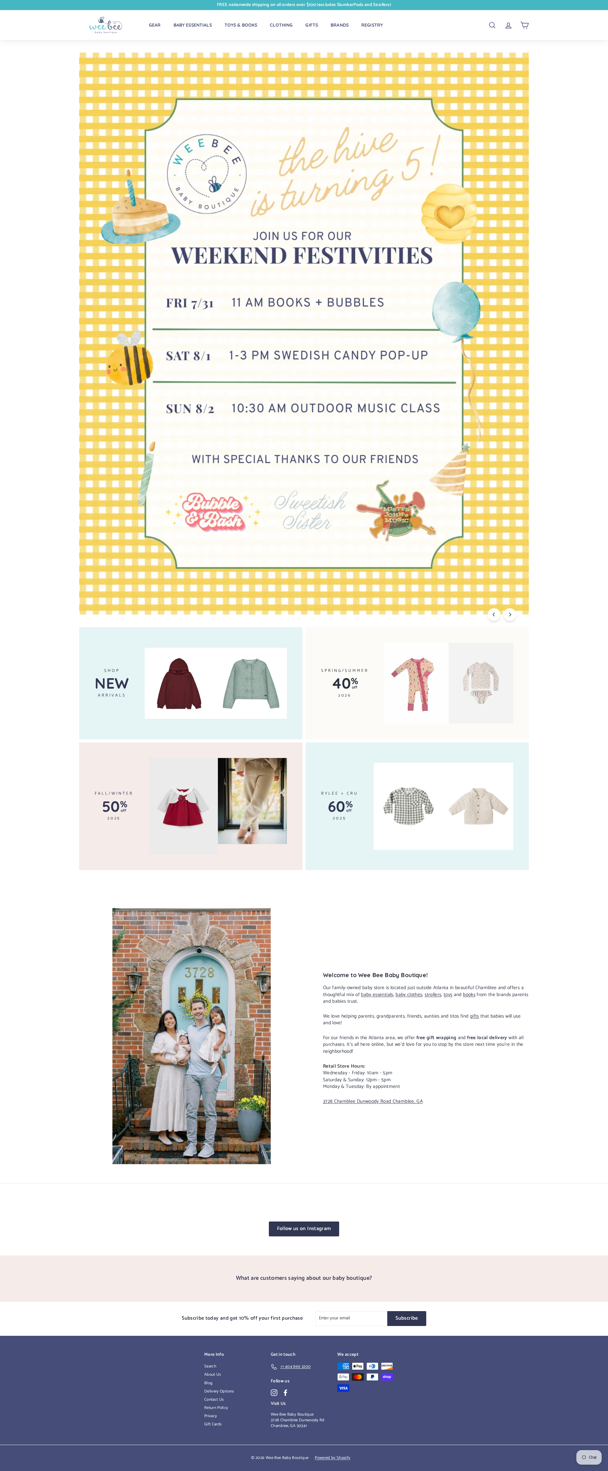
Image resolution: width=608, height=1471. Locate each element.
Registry (372, 25)
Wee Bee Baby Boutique (292, 1414)
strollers (433, 995)
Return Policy (216, 1408)
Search (210, 1366)
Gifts (311, 25)
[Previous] (494, 614)
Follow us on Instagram (304, 1228)
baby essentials (377, 995)
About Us (212, 1374)
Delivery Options (219, 1391)
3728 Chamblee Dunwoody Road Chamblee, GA (373, 1101)
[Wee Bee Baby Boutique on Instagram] (274, 1392)
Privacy (210, 1416)
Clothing (281, 25)
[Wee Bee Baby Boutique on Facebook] (285, 1392)
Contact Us (214, 1399)
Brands (340, 25)
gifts (474, 1016)
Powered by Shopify (332, 1458)
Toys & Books (241, 25)
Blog (208, 1383)
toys (448, 995)
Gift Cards (213, 1424)
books (469, 995)
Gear (155, 25)
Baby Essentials (193, 25)
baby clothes (409, 995)
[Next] (510, 614)
